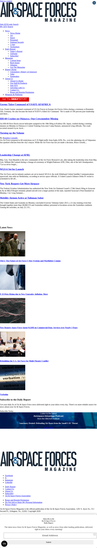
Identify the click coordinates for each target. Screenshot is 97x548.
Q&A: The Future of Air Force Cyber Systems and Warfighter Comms (30, 261)
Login (10, 24)
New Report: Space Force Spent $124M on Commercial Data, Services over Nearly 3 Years (39, 328)
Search (15, 24)
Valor (12, 74)
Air (11, 35)
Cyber (12, 44)
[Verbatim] (12, 389)
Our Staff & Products (18, 83)
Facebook (9, 475)
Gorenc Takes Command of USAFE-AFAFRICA (25, 104)
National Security (17, 42)
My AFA (3, 27)
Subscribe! (14, 56)
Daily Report (10, 49)
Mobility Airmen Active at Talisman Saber (22, 198)
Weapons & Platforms (13, 94)
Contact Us (14, 90)
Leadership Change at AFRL (15, 155)
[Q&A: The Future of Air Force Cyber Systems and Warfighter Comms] (12, 256)
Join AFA (4, 24)
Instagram (9, 480)
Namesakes (14, 76)
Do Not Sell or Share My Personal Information (23, 502)
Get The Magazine (17, 67)
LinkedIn (8, 482)
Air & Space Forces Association (18, 496)
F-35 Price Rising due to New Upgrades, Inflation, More (24, 294)
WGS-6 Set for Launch (12, 169)
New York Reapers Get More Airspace (19, 183)
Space (12, 38)
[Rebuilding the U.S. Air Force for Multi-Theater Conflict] (12, 356)
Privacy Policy (11, 505)
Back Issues (15, 63)
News (7, 31)
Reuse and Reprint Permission (22, 92)
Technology (15, 47)
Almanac (13, 65)
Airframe (13, 54)
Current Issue (15, 60)
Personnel (14, 40)
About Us (9, 79)
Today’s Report (16, 51)
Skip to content (6, 1)
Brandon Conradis (10, 138)
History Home (10, 69)
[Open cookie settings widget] (4, 544)
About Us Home (16, 81)
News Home (15, 33)
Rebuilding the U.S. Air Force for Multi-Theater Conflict (24, 361)
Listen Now (48, 427)
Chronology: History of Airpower (23, 72)
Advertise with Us (17, 88)
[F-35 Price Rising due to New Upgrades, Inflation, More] (12, 289)
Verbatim (4, 394)
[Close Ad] (94, 534)
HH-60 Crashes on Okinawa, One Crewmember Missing (29, 118)
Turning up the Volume (12, 133)
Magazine (9, 58)
